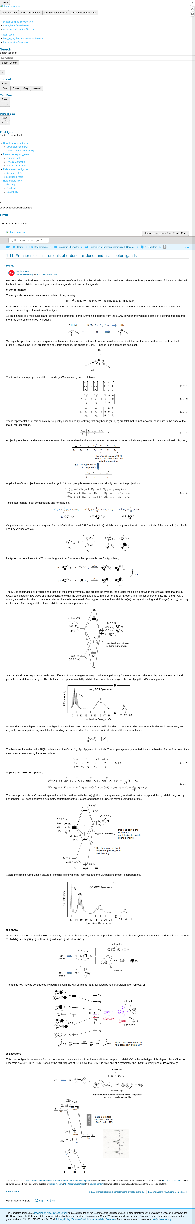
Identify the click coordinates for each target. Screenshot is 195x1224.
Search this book (8, 53)
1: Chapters (151, 247)
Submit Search (9, 63)
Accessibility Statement (104, 1219)
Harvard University (24, 274)
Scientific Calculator (16, 165)
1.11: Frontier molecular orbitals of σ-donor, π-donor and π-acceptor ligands (55, 1180)
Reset (5, 83)
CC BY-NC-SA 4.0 (171, 1180)
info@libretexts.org (161, 1219)
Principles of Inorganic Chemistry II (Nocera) (112, 247)
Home (20, 247)
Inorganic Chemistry (68, 247)
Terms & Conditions (81, 1219)
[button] (11, 188)
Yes (41, 1201)
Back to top (11, 1191)
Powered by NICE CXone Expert (51, 1213)
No (53, 1201)
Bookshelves (41, 247)
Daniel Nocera (22, 271)
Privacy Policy (63, 1219)
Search (11, 240)
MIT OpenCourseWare (47, 274)
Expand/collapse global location (187, 246)
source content (96, 1184)
